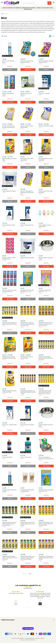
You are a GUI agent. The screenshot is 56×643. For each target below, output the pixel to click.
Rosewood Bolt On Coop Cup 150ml (46, 258)
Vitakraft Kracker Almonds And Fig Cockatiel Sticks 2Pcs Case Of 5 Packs (27, 324)
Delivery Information (29, 638)
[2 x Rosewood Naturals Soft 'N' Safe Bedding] (28, 478)
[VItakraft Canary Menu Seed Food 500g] (46, 179)
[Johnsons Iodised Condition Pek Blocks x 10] (10, 245)
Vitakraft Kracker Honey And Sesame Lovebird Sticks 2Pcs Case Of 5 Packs (46, 524)
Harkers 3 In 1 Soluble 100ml (9, 424)
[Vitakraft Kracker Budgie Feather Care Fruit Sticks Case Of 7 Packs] (46, 345)
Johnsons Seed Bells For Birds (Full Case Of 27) (46, 61)
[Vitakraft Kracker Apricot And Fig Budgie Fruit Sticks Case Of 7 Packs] (28, 379)
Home (2, 13)
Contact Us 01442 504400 (17, 638)
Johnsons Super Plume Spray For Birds (9, 490)
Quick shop (9, 66)
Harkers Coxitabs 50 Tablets (27, 257)
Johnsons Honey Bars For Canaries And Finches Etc (8, 126)
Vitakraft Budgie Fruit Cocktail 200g (9, 159)
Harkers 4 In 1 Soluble (44, 93)
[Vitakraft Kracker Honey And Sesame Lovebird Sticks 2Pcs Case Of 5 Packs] (46, 510)
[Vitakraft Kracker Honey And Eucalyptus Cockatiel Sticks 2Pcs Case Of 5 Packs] (28, 544)
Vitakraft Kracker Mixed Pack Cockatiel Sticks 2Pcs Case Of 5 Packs (27, 524)
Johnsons (4, 63)
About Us (37, 638)
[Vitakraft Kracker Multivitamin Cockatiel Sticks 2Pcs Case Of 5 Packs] (46, 544)
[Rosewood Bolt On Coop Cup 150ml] (46, 245)
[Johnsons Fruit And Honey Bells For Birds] (28, 114)
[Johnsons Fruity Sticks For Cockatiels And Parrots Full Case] (28, 179)
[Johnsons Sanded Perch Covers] (10, 81)
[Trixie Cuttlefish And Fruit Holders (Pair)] (46, 213)
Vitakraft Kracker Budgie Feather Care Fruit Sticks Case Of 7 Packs (46, 358)
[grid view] (50, 36)
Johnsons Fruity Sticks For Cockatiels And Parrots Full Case (27, 192)
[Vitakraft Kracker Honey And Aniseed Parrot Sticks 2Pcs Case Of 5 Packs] (46, 311)
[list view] (53, 36)
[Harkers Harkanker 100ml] (10, 213)
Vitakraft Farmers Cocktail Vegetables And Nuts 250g (9, 357)
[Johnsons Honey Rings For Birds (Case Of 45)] (28, 49)
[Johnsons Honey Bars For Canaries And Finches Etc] (10, 114)
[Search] (49, 3)
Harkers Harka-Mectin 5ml (26, 225)
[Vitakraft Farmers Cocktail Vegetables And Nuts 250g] (10, 345)
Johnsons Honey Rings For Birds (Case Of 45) (26, 61)
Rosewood (41, 260)
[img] (28, 587)
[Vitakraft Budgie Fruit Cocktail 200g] (10, 146)
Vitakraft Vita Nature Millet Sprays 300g (26, 159)
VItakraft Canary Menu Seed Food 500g (45, 191)
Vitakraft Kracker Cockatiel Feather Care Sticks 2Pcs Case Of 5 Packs (9, 558)
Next (30, 573)
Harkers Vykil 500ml (7, 457)
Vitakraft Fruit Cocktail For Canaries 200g (26, 357)
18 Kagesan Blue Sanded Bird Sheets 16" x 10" (46, 490)
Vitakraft (4, 161)
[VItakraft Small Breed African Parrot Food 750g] (10, 379)
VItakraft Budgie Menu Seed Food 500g (45, 159)
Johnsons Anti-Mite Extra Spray (8, 61)
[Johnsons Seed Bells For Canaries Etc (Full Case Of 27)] (46, 445)
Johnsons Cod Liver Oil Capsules (25, 94)
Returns (42, 638)
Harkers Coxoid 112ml (25, 457)
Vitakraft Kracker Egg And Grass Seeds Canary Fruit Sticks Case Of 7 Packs (45, 392)
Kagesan (22, 293)
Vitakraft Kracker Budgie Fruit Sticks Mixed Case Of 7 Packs (9, 323)
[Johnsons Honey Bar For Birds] (46, 114)
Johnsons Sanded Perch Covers (8, 94)
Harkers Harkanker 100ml (8, 225)
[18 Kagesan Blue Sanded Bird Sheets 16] (46, 478)
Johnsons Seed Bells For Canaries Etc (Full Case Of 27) (46, 458)
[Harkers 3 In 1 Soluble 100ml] (10, 412)
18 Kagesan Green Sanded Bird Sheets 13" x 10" (27, 290)
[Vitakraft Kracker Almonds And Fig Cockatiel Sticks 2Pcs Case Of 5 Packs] (28, 311)
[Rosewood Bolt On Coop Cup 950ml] (46, 412)
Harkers (40, 95)
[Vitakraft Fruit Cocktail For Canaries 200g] (28, 345)
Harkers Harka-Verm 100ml (27, 424)
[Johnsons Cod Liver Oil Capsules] (28, 81)
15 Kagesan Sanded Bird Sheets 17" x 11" (45, 290)
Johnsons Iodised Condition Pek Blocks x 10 (8, 258)
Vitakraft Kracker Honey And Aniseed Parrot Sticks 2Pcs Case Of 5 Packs (46, 324)
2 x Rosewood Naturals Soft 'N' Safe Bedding (27, 490)
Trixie (40, 228)
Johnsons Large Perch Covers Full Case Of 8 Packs (9, 290)
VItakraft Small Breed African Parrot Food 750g (9, 391)
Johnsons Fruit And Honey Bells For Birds (26, 126)
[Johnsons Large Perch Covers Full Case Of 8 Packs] (10, 278)
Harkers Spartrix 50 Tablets (9, 191)
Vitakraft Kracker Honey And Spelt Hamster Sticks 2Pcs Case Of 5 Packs (9, 524)
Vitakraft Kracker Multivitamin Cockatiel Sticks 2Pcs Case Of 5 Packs (46, 558)
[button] (27, 607)
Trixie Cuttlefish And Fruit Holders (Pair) (45, 225)
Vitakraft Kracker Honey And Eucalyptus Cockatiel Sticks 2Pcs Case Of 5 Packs (27, 558)
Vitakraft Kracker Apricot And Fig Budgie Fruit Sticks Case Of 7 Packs (27, 392)
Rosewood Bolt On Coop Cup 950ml (46, 425)
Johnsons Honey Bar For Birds (46, 126)
